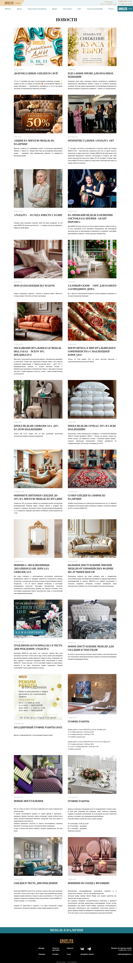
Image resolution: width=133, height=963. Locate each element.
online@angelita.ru (125, 954)
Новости (70, 948)
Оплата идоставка (56, 949)
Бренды (41, 948)
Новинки (41, 954)
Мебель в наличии (66, 930)
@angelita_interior (87, 954)
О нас (69, 954)
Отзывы (55, 954)
